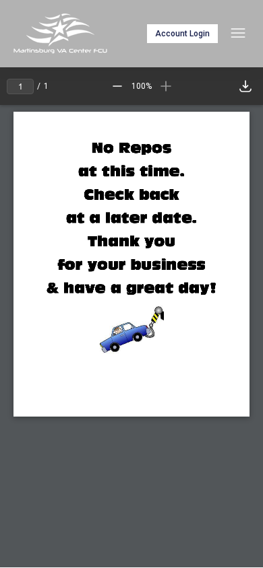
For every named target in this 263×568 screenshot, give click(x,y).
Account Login (182, 33)
